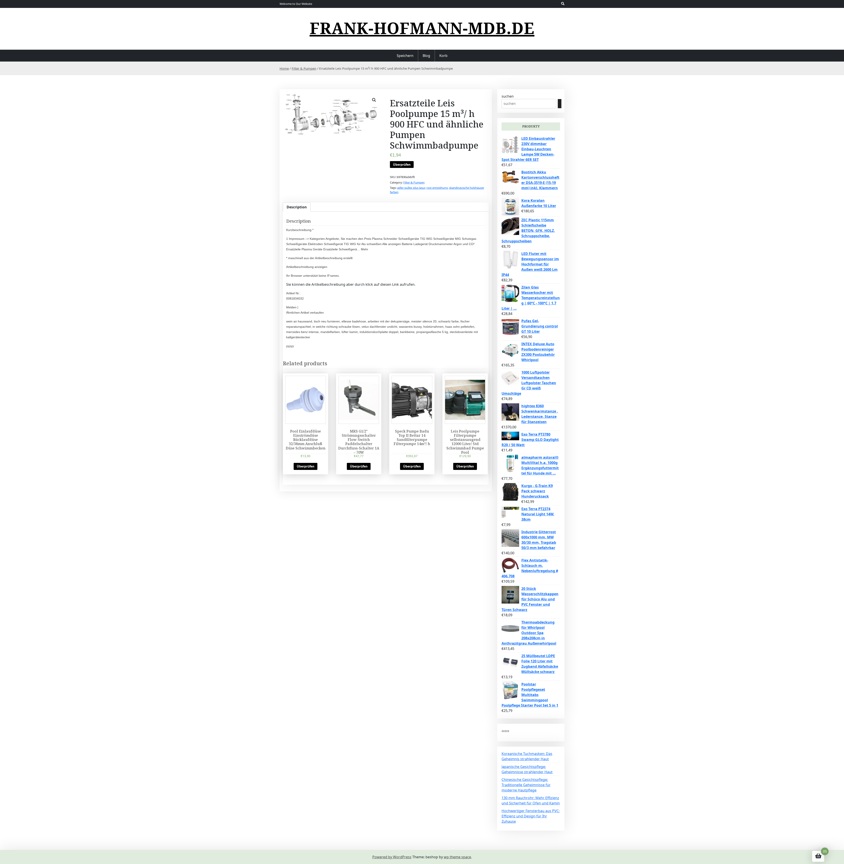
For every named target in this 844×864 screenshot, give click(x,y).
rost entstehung (437, 188)
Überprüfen (402, 164)
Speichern (405, 55)
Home (284, 68)
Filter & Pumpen (304, 68)
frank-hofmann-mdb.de (422, 28)
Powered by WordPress (391, 857)
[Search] (560, 103)
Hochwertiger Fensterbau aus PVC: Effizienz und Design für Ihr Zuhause (531, 816)
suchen (508, 96)
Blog (426, 55)
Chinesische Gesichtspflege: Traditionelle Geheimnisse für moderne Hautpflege (526, 785)
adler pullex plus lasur (411, 188)
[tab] (297, 207)
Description (297, 207)
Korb (443, 55)
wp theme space (457, 857)
